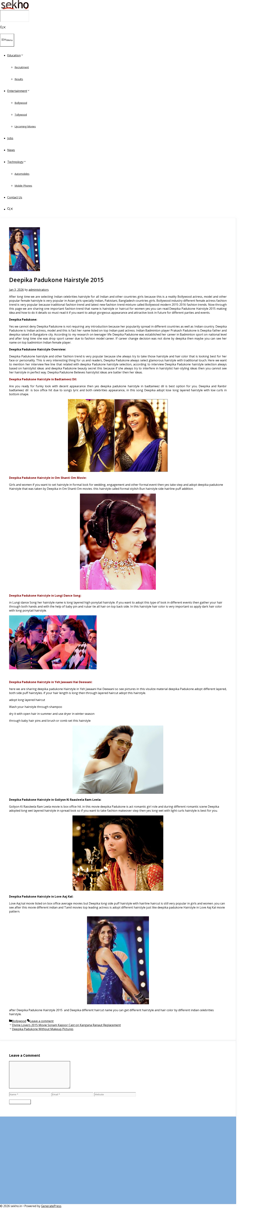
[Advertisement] (118, 1162)
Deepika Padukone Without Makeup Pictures (42, 1029)
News (11, 150)
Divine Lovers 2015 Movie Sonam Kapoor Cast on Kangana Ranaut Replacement (66, 1025)
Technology (15, 162)
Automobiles (22, 174)
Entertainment (17, 91)
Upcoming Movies (25, 126)
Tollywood (21, 114)
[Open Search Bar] (3, 28)
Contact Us (14, 197)
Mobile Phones (23, 185)
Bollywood (21, 103)
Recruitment (22, 67)
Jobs (10, 138)
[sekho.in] (14, 8)
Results (19, 79)
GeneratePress (51, 1206)
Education (14, 55)
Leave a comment (42, 1021)
